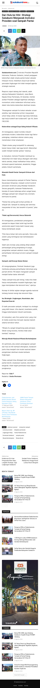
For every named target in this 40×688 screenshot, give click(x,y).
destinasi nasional (12, 427)
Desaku (4, 491)
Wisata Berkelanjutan (8, 438)
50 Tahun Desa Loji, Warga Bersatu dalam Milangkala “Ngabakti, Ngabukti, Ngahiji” (26, 487)
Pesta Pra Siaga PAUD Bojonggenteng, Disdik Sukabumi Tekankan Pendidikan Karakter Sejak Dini (26, 666)
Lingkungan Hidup (8, 432)
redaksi (4, 26)
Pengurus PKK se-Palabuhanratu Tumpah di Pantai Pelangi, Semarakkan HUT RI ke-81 (24, 497)
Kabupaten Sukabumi (14, 11)
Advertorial (11, 8)
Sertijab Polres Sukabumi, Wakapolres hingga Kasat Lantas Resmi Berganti (30, 461)
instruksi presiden (7, 430)
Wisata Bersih (19, 438)
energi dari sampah (24, 427)
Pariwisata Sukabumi (8, 435)
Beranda (4, 8)
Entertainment (6, 501)
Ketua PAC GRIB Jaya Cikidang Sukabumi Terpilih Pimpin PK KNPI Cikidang (24, 477)
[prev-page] (3, 506)
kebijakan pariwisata (19, 430)
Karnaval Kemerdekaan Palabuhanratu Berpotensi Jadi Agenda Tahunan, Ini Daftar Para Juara (26, 518)
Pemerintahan (30, 11)
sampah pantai (20, 435)
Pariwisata (23, 11)
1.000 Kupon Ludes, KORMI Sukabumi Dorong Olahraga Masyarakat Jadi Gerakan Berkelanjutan (25, 539)
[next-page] (6, 506)
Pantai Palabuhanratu (20, 432)
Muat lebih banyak (19, 675)
